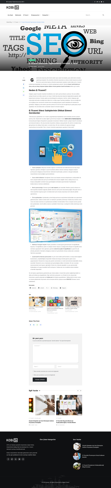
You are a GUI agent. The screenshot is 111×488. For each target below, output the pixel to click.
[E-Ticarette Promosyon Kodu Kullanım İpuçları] (77, 456)
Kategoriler (45, 15)
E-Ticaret (31, 418)
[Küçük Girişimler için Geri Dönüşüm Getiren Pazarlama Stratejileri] (77, 446)
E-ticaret (25, 15)
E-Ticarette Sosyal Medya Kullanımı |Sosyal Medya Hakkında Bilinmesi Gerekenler (55, 308)
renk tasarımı (54, 187)
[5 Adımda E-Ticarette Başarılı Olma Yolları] (37, 301)
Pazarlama (38, 418)
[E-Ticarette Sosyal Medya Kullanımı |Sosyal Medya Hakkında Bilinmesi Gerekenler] (55, 301)
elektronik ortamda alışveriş (73, 118)
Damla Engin (33, 66)
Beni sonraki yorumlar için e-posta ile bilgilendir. (46, 371)
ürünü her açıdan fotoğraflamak (62, 249)
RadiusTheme (65, 482)
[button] (78, 390)
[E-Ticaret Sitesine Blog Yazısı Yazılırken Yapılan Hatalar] (73, 301)
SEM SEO (68, 279)
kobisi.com (50, 277)
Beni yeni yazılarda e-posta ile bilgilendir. (44, 375)
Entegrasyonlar (35, 15)
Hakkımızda (18, 15)
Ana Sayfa (10, 15)
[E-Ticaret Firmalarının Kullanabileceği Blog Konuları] (77, 466)
